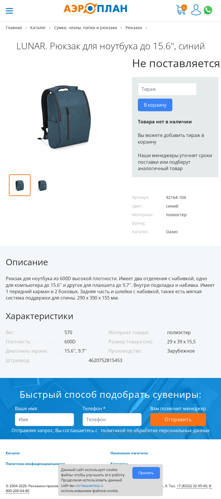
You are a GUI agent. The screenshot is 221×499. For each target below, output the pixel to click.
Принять (146, 472)
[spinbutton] (167, 89)
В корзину (155, 105)
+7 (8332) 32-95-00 (192, 485)
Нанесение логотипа (129, 453)
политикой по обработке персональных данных (154, 430)
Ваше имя (26, 408)
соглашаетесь (87, 485)
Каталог (13, 453)
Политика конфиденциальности (35, 464)
